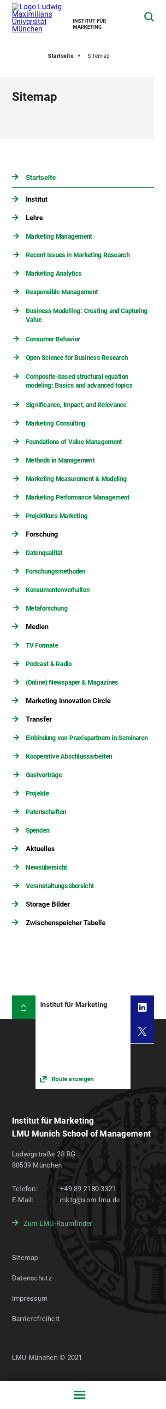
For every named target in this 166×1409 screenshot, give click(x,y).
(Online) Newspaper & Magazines (71, 682)
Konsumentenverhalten (57, 589)
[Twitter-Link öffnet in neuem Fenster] (142, 1031)
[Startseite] (24, 1007)
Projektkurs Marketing (56, 515)
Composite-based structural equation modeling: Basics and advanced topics (78, 381)
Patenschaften (45, 812)
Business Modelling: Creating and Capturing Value (86, 315)
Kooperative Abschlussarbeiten (68, 756)
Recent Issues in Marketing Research (77, 255)
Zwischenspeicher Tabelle (66, 923)
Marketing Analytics (53, 273)
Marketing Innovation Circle (68, 701)
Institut (36, 199)
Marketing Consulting (55, 423)
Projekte (36, 793)
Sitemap (25, 1258)
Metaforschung (46, 608)
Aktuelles (40, 849)
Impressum (30, 1298)
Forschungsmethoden (55, 571)
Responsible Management (61, 292)
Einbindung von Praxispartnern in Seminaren (86, 738)
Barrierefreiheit (35, 1319)
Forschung (42, 534)
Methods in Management (59, 460)
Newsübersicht (46, 867)
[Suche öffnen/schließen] (149, 17)
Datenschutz (32, 1278)
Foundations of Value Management (73, 441)
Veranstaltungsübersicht (59, 886)
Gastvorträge (43, 775)
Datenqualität (43, 552)
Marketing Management (58, 236)
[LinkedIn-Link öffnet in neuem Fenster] (142, 1007)
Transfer (39, 719)
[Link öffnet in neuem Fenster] (83, 1042)
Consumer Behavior (52, 339)
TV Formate (41, 645)
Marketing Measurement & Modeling (76, 478)
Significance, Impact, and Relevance (75, 404)
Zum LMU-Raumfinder (58, 1223)
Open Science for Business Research (76, 357)
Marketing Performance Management (77, 497)
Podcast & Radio (48, 663)
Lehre (34, 218)
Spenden (37, 830)
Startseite (60, 56)
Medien (37, 627)
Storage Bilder (48, 904)
